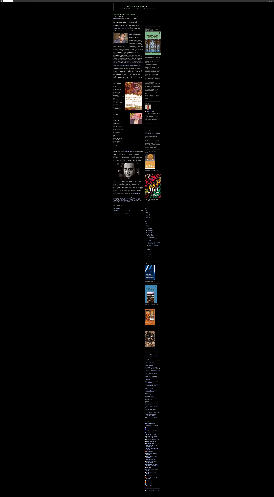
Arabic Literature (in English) (152, 430)
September (149, 234)
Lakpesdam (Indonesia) (149, 396)
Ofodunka (148, 467)
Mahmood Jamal (127, 200)
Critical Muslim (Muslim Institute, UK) (152, 368)
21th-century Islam (121, 198)
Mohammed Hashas (150, 459)
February (149, 254)
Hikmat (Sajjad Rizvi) (151, 441)
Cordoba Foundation (149, 365)
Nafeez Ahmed (135, 200)
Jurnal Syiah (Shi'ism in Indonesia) (152, 394)
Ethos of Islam (136, 198)
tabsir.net (148, 480)
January (149, 256)
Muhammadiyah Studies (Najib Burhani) (151, 462)
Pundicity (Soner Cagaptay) (150, 409)
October (149, 232)
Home (128, 210)
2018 (147, 210)
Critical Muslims (137, 6)
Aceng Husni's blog (150, 423)
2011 (147, 223)
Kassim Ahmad (149, 451)
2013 (147, 219)
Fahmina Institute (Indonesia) (151, 376)
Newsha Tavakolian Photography (151, 406)
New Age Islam (148, 404)
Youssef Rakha (149, 485)
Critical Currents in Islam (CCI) (151, 367)
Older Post (140, 210)
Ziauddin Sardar (128, 151)
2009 (147, 227)
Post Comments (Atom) (124, 213)
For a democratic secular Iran (152, 439)
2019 (147, 208)
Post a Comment (116, 208)
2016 (147, 214)
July (148, 251)
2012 (147, 221)
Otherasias (147, 407)
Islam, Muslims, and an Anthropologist (151, 446)
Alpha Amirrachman (150, 427)
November (149, 230)
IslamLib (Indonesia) (149, 388)
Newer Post (115, 210)
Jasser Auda (147, 393)
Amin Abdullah (149, 429)
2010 (147, 225)
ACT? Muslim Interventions (152, 425)
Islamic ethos (120, 200)
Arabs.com (147, 359)
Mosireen (147, 401)
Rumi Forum (147, 411)
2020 (147, 206)
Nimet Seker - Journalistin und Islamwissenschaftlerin (152, 465)
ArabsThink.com (150, 432)
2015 (147, 215)
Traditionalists (149, 482)
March (148, 252)
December (149, 228)
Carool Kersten (150, 111)
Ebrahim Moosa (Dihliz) (151, 434)
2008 (147, 259)
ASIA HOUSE (124, 21)
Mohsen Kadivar (148, 399)
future (115, 199)
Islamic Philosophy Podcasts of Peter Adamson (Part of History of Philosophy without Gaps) (152, 385)
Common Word (148, 364)
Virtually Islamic (150, 483)
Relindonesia (149, 475)
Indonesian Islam (150, 443)
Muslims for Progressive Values (151, 402)
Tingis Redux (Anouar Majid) (151, 417)
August (149, 249)
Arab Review (147, 357)
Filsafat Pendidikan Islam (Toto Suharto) (152, 437)
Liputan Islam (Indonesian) (150, 398)
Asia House (129, 198)
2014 (147, 217)
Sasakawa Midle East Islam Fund (152, 412)
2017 (147, 212)
